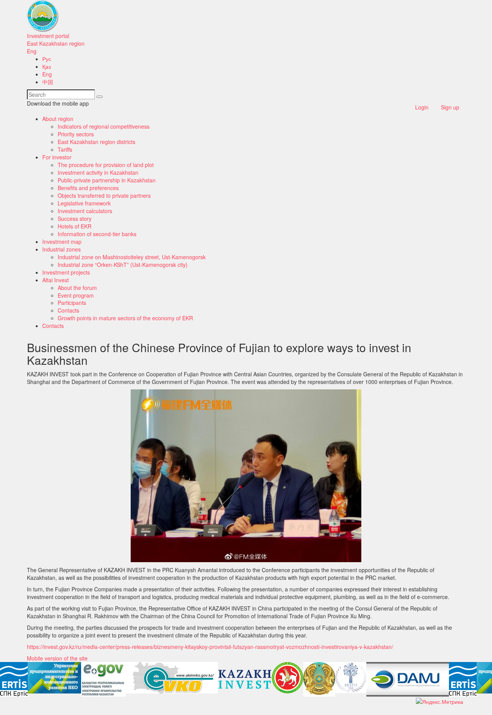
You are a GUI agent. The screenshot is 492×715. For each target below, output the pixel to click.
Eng (32, 51)
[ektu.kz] (350, 677)
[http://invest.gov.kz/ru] (245, 679)
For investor (56, 157)
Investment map (61, 241)
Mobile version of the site (57, 658)
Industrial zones (61, 249)
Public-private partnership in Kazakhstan (107, 180)
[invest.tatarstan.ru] (287, 677)
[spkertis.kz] (14, 679)
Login (422, 107)
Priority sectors (76, 134)
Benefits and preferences (88, 188)
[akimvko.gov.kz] (172, 677)
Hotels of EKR (74, 226)
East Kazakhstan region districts (96, 142)
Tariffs (65, 149)
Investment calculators (85, 211)
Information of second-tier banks (97, 234)
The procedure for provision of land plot (106, 165)
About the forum (77, 287)
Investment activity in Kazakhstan (98, 172)
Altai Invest (55, 280)
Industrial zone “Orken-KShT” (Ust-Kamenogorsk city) (123, 264)
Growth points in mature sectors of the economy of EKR (125, 318)
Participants (72, 302)
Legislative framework (84, 203)
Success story (74, 218)
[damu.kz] (407, 679)
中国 (47, 82)
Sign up (450, 107)
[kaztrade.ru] (319, 679)
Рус (46, 59)
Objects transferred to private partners (104, 195)
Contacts (68, 310)
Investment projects (66, 272)
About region (57, 118)
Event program (76, 295)
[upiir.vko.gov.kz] (54, 677)
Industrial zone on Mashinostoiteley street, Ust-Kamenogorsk (132, 257)
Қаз (46, 66)
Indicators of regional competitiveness (104, 126)
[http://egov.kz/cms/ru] (103, 679)
